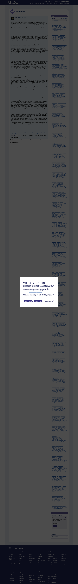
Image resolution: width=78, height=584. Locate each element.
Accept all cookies (28, 301)
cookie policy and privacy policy (35, 292)
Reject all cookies (38, 301)
